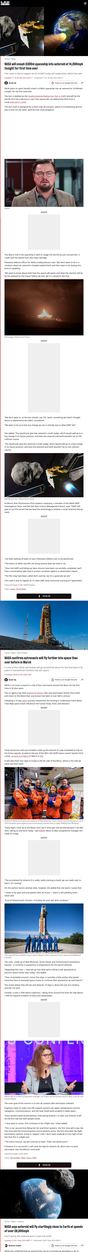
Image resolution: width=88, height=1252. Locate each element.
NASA (34, 1158)
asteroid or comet (18, 102)
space (24, 700)
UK (41, 756)
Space (13, 589)
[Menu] (85, 3)
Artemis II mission (35, 693)
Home (7, 59)
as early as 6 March (20, 756)
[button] (82, 83)
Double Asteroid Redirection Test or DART (47, 96)
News (13, 59)
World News (21, 589)
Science (21, 1221)
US (9, 693)
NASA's (42, 830)
